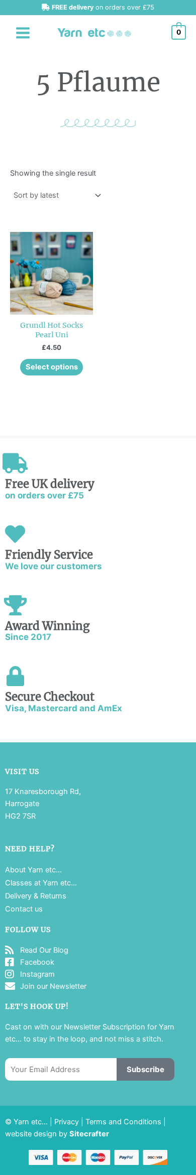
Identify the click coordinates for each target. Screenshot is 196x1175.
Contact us (24, 908)
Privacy (66, 1121)
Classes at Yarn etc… (41, 882)
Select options (52, 366)
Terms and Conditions (123, 1121)
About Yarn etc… (33, 869)
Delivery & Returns (35, 895)
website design (31, 1133)
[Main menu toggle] (23, 32)
